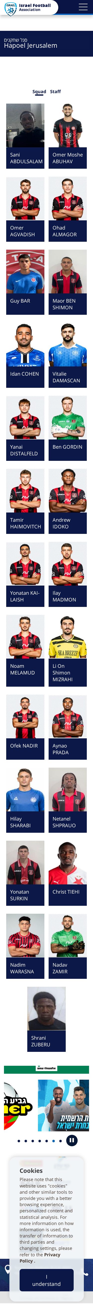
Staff (55, 91)
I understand (46, 1280)
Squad (39, 91)
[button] (83, 7)
